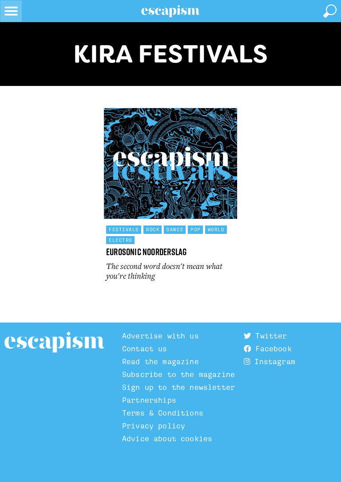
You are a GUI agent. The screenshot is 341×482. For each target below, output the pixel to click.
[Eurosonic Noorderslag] (170, 163)
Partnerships (149, 400)
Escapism (54, 342)
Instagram (272, 362)
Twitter (269, 336)
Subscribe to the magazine (178, 374)
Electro (120, 240)
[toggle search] (330, 11)
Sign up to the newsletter (178, 387)
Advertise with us (160, 336)
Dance (175, 229)
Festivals (124, 229)
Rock (152, 229)
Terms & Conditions (162, 413)
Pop (195, 229)
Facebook (271, 349)
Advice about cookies (167, 439)
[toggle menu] (11, 11)
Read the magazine (160, 362)
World (216, 229)
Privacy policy (153, 426)
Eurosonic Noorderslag (146, 251)
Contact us (144, 349)
